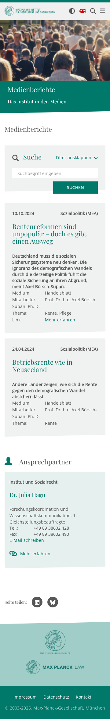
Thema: (20, 313)
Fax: (13, 534)
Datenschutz (56, 697)
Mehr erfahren (60, 320)
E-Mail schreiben (26, 540)
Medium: (21, 293)
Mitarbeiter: (24, 299)
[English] (82, 12)
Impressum (25, 697)
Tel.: (13, 528)
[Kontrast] (72, 11)
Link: (17, 320)
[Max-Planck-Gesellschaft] (55, 642)
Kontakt (83, 697)
